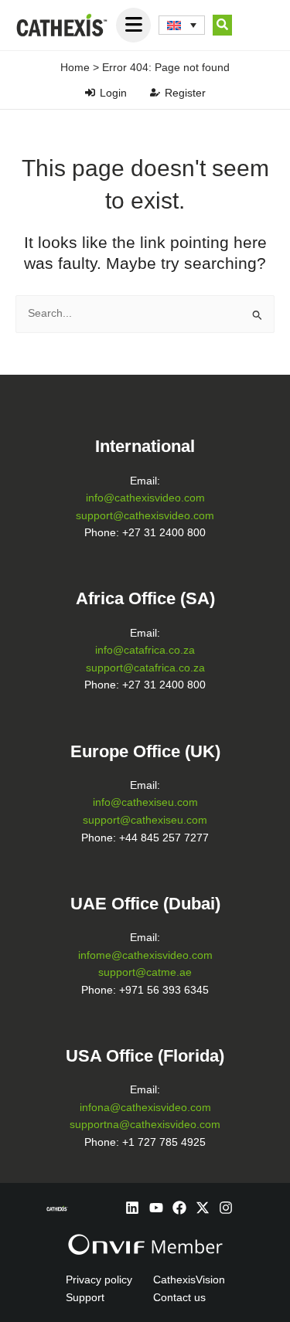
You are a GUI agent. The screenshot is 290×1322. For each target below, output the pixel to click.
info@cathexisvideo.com (145, 498)
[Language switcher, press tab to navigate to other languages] (182, 25)
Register (185, 93)
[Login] (90, 92)
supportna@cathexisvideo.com (145, 1124)
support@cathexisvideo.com (145, 516)
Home (75, 67)
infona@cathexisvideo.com (145, 1107)
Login (113, 93)
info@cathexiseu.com (145, 802)
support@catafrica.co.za (145, 668)
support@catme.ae (145, 972)
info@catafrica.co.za (145, 650)
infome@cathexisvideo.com (145, 955)
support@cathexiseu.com (145, 820)
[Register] (155, 92)
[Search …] (222, 25)
